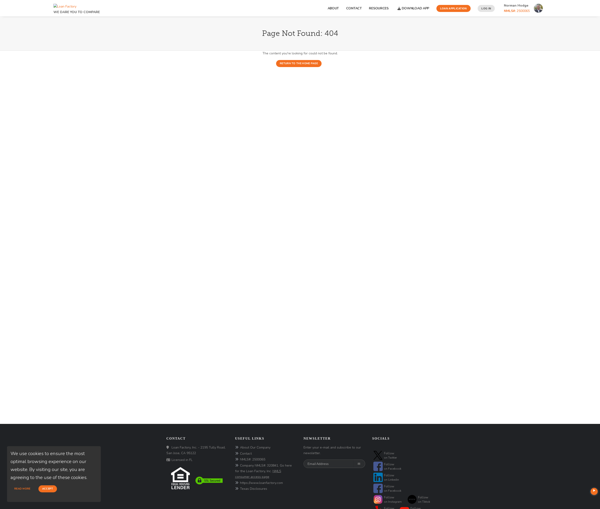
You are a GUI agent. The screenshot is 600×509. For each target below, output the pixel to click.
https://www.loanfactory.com (261, 483)
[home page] (64, 5)
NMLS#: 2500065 (252, 459)
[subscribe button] (359, 464)
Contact (354, 8)
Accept (47, 488)
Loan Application (453, 8)
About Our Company (255, 447)
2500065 (517, 11)
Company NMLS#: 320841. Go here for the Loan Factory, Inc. (263, 471)
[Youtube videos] (594, 491)
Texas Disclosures (253, 488)
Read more (22, 488)
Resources (379, 8)
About (333, 8)
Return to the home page (299, 63)
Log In (486, 8)
